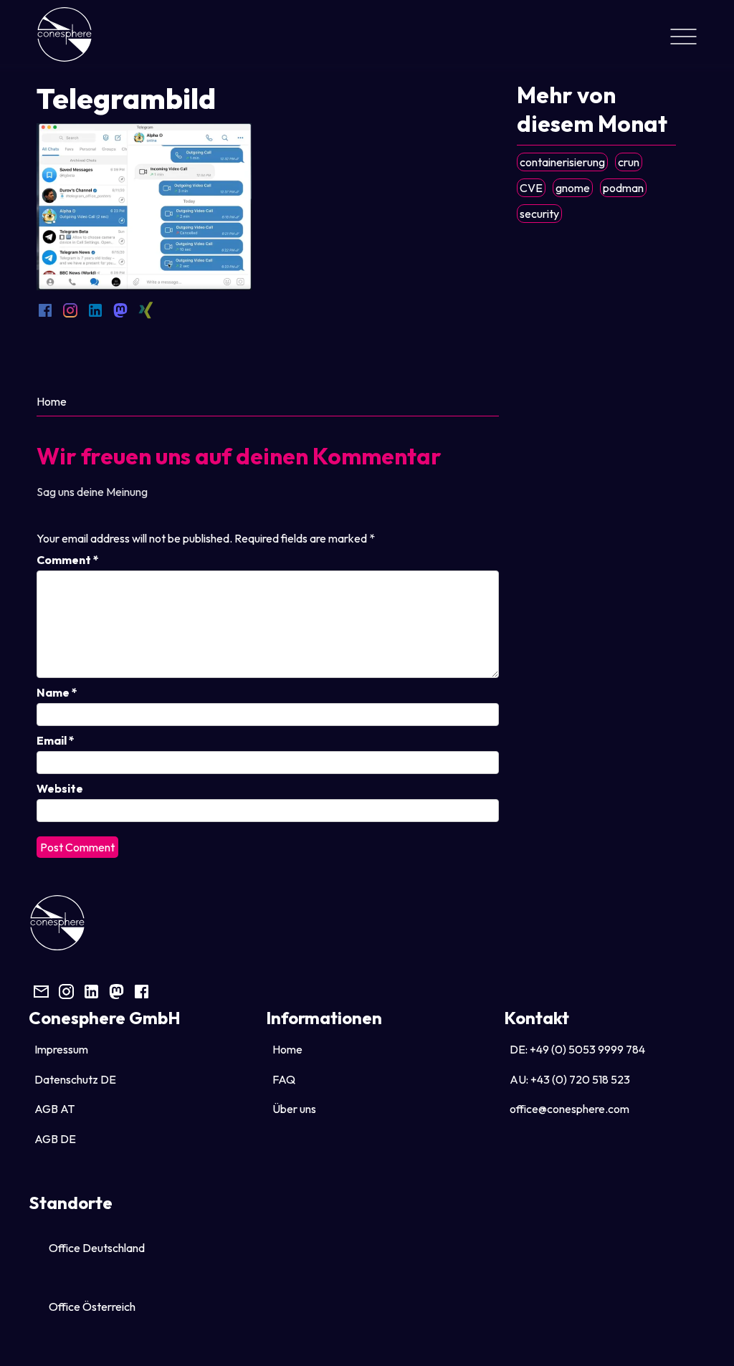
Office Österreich (92, 1306)
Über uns (294, 1109)
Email (56, 740)
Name (57, 692)
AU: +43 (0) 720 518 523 (570, 1079)
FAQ (283, 1079)
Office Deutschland (97, 1248)
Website (60, 788)
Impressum (61, 1049)
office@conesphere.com (569, 1109)
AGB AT (54, 1109)
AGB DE (55, 1139)
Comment (68, 560)
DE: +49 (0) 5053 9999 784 (577, 1049)
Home (52, 401)
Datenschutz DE (75, 1079)
